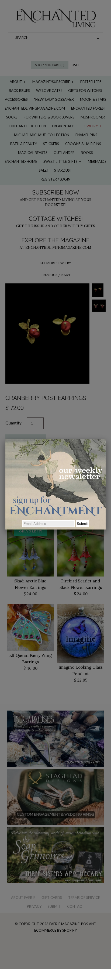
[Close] (105, 439)
